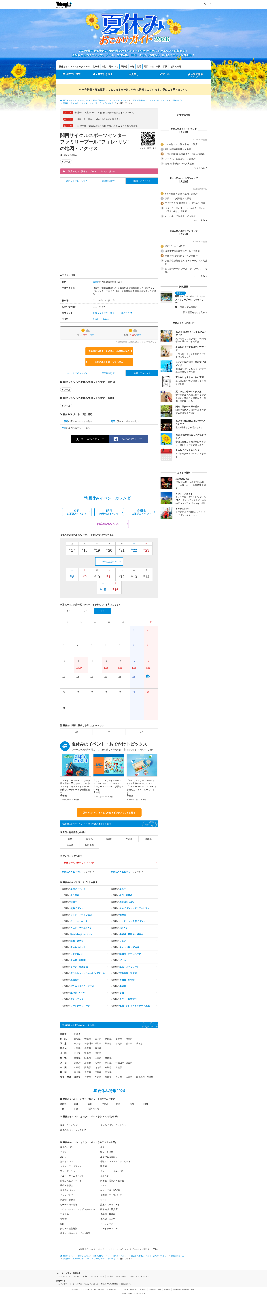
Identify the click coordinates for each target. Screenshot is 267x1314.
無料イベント (66, 1161)
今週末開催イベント (197, 75)
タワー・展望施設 (68, 1228)
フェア (103, 1185)
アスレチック (106, 1223)
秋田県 (108, 1038)
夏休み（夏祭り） (122, 1276)
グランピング (66, 1194)
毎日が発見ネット (127, 1284)
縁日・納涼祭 (106, 1151)
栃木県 (129, 1043)
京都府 (109, 838)
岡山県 (87, 1067)
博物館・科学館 (107, 1214)
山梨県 (77, 1048)
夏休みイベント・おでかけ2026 (74, 66)
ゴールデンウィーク (97, 1276)
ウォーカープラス (64, 1276)
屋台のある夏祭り (109, 1156)
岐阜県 (87, 1057)
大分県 (118, 1076)
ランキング (78, 871)
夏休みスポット (67, 1190)
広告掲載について (155, 1289)
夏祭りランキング (68, 1125)
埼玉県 (108, 1043)
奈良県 (70, 845)
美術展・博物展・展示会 (112, 1180)
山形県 (118, 1038)
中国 (158, 66)
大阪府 (65, 155)
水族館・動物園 (67, 1199)
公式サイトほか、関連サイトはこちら (111, 312)
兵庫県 (148, 838)
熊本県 (108, 1076)
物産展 (103, 1166)
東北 (104, 66)
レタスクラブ (62, 1284)
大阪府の (74, 888)
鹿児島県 (140, 1076)
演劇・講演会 (66, 1185)
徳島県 (98, 1072)
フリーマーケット (68, 1170)
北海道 (96, 66)
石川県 (77, 1053)
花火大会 (110, 1276)
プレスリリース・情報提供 (128, 1289)
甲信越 (124, 66)
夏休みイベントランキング (113, 1125)
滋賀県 (89, 838)
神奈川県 (88, 1043)
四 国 (63, 1072)
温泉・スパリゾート (110, 1204)
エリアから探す (104, 74)
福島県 (129, 1038)
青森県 (87, 1038)
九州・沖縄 (175, 66)
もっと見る (200, 168)
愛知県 (77, 1057)
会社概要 (167, 1289)
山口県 (98, 1067)
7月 (109, 731)
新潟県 (98, 1048)
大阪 (152, 66)
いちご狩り (76, 1276)
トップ (75, 180)
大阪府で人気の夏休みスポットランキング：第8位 (90, 171)
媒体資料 (143, 1289)
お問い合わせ (111, 1289)
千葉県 (98, 1043)
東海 (132, 66)
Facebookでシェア (131, 439)
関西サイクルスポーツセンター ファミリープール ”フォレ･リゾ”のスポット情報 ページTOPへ (119, 1249)
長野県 (87, 1048)
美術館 (63, 1218)
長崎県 (98, 1076)
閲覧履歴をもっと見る (194, 312)
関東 (111, 66)
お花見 (85, 1276)
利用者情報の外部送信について (183, 1289)
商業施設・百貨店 (109, 1209)
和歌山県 (89, 845)
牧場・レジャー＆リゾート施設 (75, 1233)
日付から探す (73, 74)
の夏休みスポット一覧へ (77, 421)
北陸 (139, 66)
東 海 (63, 1057)
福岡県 (77, 1076)
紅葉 (132, 1276)
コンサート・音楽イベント (113, 1170)
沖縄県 (149, 1076)
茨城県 (139, 1043)
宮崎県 (129, 1076)
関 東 (63, 1043)
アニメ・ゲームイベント (72, 1175)
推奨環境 (101, 1289)
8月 (141, 731)
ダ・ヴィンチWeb (76, 1284)
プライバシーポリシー (88, 1289)
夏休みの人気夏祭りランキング (79, 862)
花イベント (105, 1175)
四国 (165, 66)
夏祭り (135, 74)
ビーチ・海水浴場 (68, 1204)
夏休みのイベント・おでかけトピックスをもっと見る (109, 812)
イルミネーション (142, 1276)
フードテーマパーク (110, 1228)
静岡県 (108, 1057)
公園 (62, 1223)
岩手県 (98, 1038)
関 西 (63, 1062)
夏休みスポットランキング (73, 1129)
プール (166, 74)
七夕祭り (64, 1151)
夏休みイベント (67, 1147)
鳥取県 (108, 1067)
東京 (117, 66)
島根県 (118, 1067)
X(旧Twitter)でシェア (92, 439)
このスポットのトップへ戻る (109, 361)
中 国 (63, 1067)
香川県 (77, 1072)
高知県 (108, 1072)
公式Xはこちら (100, 319)
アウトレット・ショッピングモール (77, 1209)
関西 (146, 66)
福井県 (98, 1053)
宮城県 (77, 1038)
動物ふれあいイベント (71, 1180)
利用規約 (74, 1289)
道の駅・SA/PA (107, 1218)
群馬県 (118, 1043)
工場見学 (64, 1214)
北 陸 (63, 1053)
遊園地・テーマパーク (111, 1194)
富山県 (87, 1053)
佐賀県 (87, 1076)
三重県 (98, 1057)
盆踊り (63, 1156)
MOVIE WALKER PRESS (109, 1284)
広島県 (77, 1067)
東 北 (63, 1038)
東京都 (77, 1043)
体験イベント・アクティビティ (115, 1161)
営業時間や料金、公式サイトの (108, 351)
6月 (76, 731)
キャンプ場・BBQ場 (110, 1190)
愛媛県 (87, 1072)
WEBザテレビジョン (92, 1284)
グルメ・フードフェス (71, 1166)
